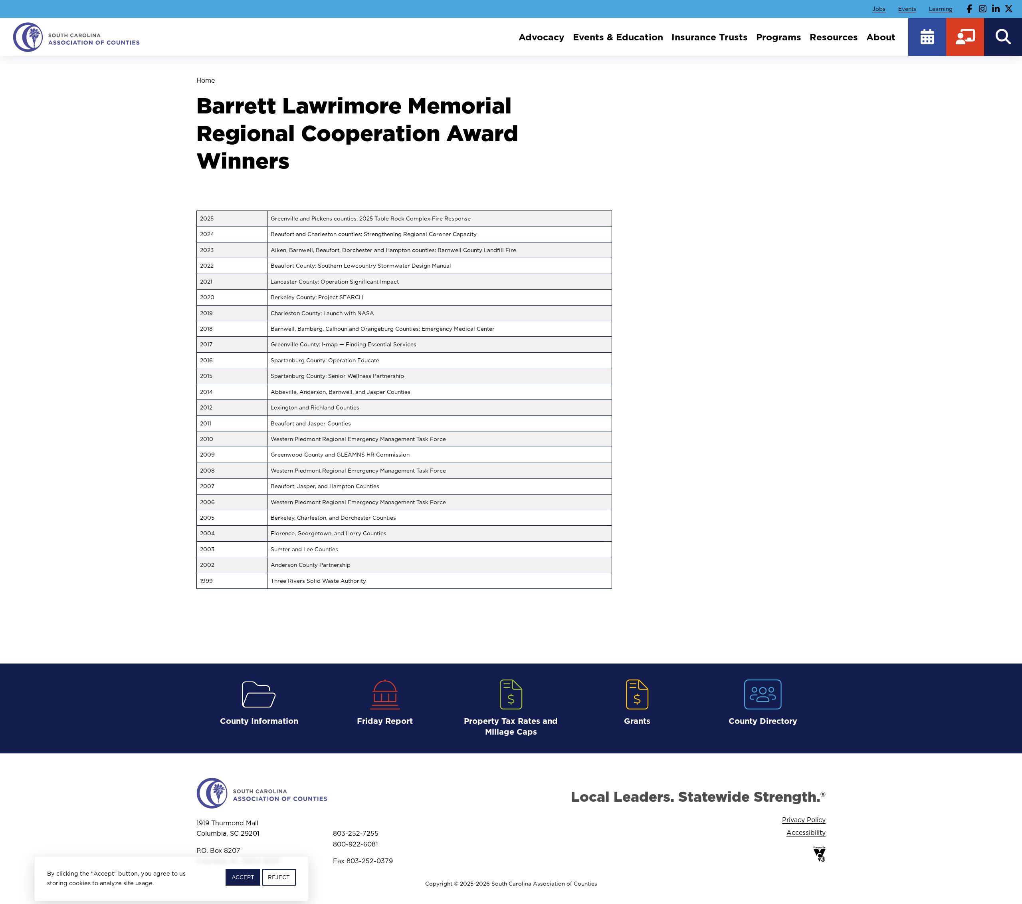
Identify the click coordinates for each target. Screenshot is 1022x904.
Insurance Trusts (709, 37)
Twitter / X (1009, 9)
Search (1003, 37)
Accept (243, 877)
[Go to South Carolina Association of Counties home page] (77, 37)
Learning (941, 9)
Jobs (878, 9)
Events (907, 9)
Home (205, 80)
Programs (778, 37)
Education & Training (965, 37)
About (880, 37)
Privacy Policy (804, 819)
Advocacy (541, 37)
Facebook (970, 9)
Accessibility (806, 832)
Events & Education (618, 37)
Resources (834, 37)
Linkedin (996, 9)
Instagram (983, 9)
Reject (279, 877)
